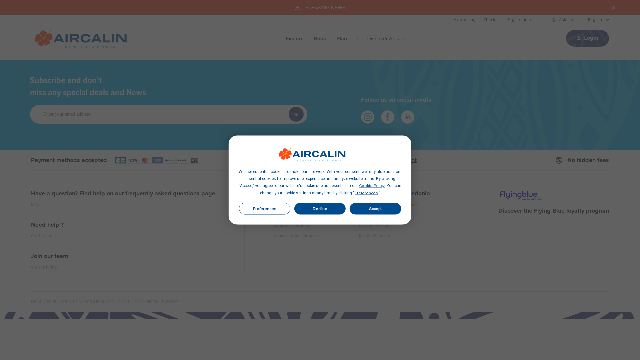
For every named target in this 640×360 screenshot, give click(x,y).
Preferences (264, 209)
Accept (375, 209)
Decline (320, 209)
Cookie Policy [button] (372, 186)
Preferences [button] (366, 193)
